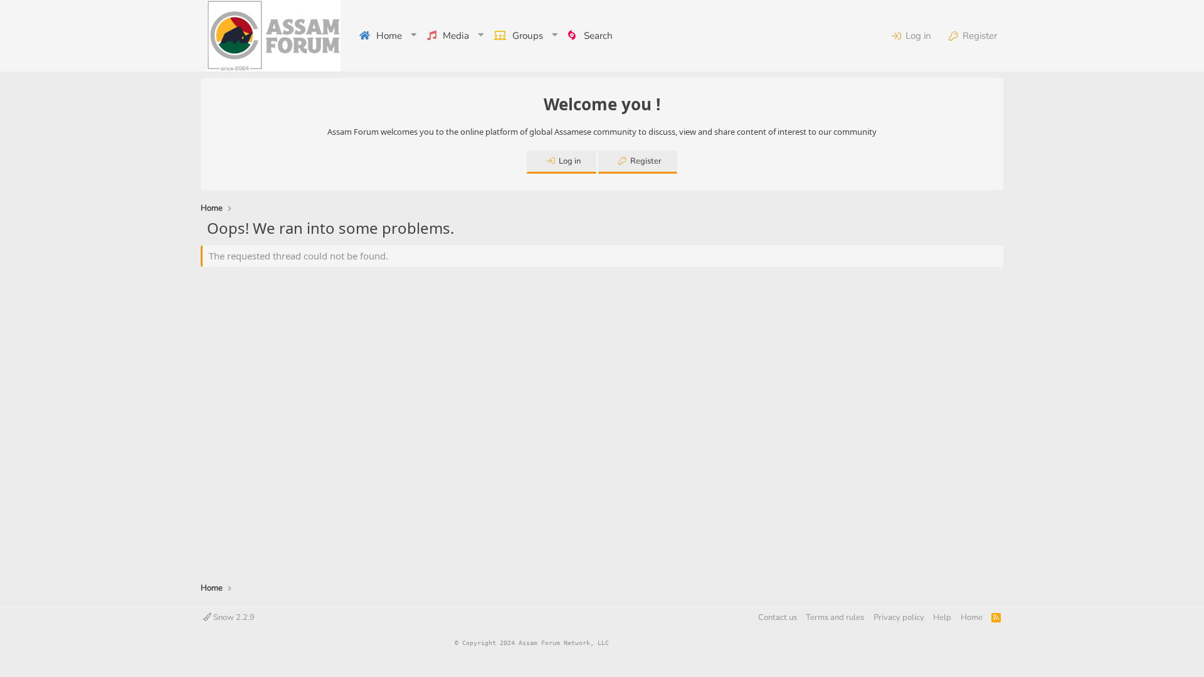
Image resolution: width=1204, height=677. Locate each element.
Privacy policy (899, 617)
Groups (527, 35)
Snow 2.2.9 (233, 617)
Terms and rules (835, 617)
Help (942, 617)
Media (456, 35)
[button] (414, 35)
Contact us (777, 617)
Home (389, 35)
